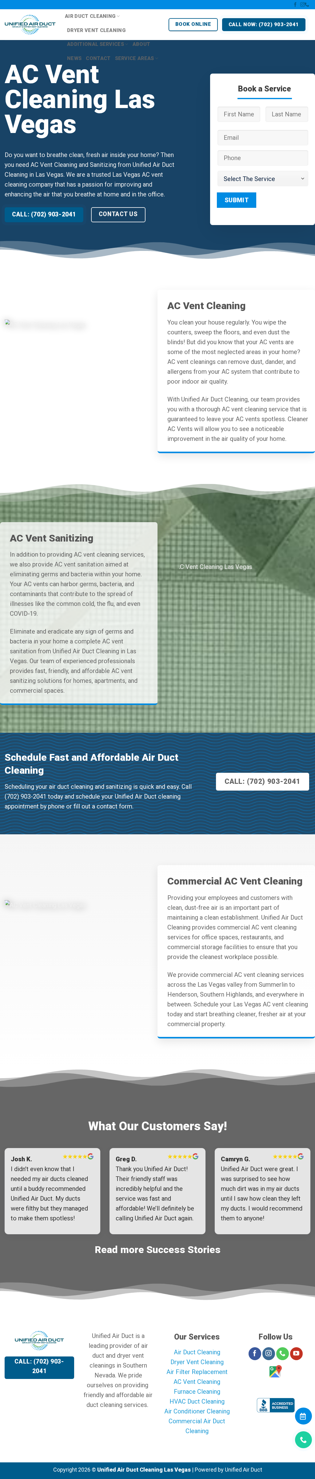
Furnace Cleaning (197, 1391)
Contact (98, 58)
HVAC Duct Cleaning (197, 1401)
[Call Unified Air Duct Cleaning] (303, 1442)
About (141, 44)
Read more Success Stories (158, 1249)
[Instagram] (302, 5)
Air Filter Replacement (197, 1372)
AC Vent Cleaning (196, 1381)
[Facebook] (295, 5)
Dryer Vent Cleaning (96, 30)
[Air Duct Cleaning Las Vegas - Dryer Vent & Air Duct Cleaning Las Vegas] (30, 25)
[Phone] (308, 5)
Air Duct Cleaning (90, 16)
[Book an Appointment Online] (303, 1419)
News (74, 58)
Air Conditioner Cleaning (197, 1411)
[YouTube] (296, 1353)
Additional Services (95, 44)
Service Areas (134, 58)
